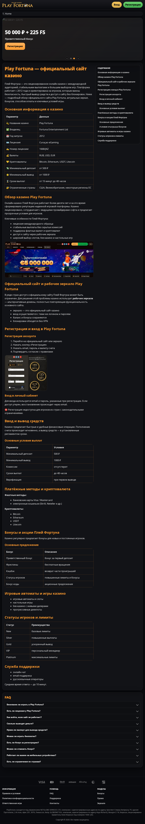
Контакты (54, 803)
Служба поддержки (107, 140)
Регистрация (133, 4)
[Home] (17, 4)
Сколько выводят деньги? (20, 723)
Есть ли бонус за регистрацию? (23, 742)
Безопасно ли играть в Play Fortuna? (25, 704)
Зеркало (101, 803)
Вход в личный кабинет (110, 99)
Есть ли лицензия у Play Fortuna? (23, 711)
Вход (117, 4)
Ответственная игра (12, 803)
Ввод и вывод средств (108, 103)
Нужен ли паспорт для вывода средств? (27, 730)
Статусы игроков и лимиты (111, 136)
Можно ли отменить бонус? (21, 749)
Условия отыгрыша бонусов (112, 127)
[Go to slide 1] (71, 58)
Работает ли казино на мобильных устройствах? (31, 755)
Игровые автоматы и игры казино (114, 131)
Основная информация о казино (113, 72)
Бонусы (100, 793)
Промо (100, 798)
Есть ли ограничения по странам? (24, 761)
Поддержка (55, 798)
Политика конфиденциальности (18, 798)
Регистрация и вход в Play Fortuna (114, 89)
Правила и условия (11, 793)
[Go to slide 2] (74, 58)
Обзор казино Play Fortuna (110, 77)
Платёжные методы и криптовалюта (115, 113)
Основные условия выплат (112, 108)
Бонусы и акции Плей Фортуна (112, 117)
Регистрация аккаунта (110, 94)
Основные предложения (111, 122)
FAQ (51, 793)
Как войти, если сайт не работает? (24, 717)
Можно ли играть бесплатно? (21, 736)
